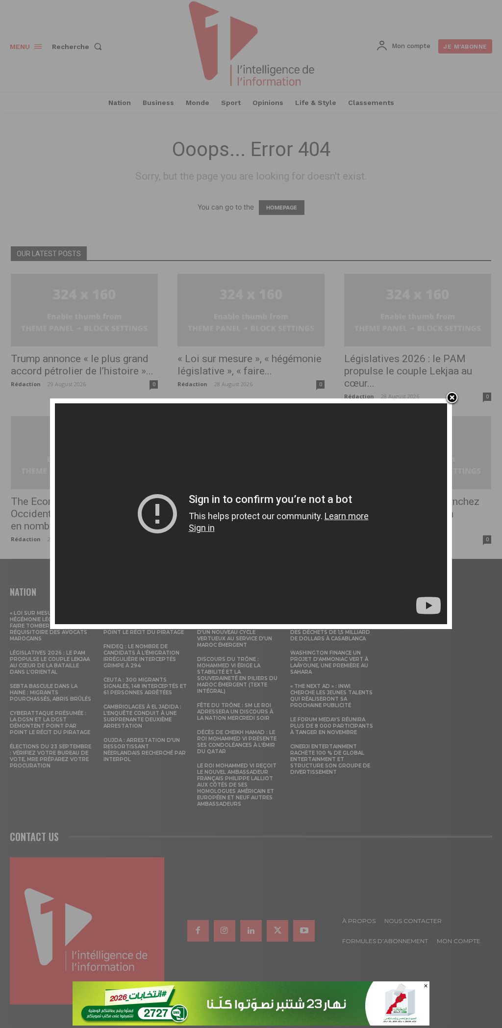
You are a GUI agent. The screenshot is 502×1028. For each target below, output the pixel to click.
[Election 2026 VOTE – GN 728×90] (251, 1023)
